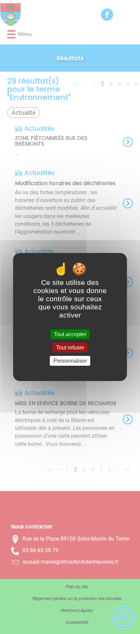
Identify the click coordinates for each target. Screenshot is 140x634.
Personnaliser (70, 361)
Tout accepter (70, 334)
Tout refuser (70, 347)
